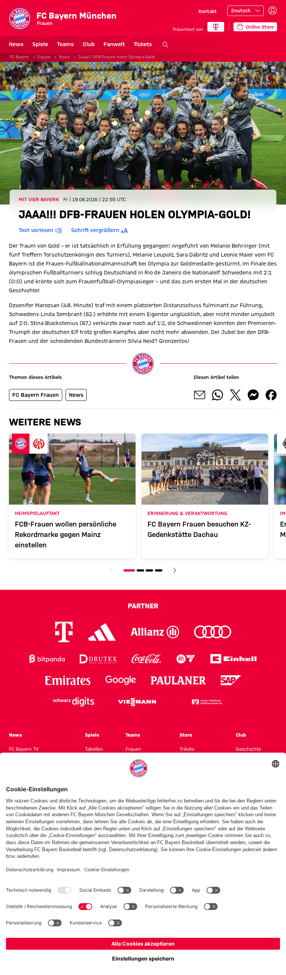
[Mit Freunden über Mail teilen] (200, 395)
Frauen (44, 57)
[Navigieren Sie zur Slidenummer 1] (129, 570)
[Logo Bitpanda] (47, 658)
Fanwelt (114, 44)
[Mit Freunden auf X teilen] (235, 395)
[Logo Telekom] (64, 632)
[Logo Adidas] (102, 632)
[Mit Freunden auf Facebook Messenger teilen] (253, 395)
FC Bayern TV (24, 749)
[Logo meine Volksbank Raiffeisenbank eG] (206, 702)
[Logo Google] (120, 680)
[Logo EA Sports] (186, 658)
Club (89, 44)
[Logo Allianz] (155, 631)
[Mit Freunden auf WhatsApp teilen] (217, 395)
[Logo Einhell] (233, 658)
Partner (143, 605)
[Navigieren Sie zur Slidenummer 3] (149, 570)
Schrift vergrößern (95, 230)
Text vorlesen (36, 230)
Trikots (186, 749)
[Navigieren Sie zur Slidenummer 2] (140, 570)
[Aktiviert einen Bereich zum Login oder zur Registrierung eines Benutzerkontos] (272, 10)
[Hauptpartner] (215, 27)
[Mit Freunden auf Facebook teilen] (271, 395)
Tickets (143, 44)
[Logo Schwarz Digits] (74, 702)
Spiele (40, 44)
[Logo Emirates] (67, 680)
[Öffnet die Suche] (165, 44)
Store (185, 734)
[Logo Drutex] (98, 658)
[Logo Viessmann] (137, 702)
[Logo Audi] (212, 631)
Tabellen (94, 749)
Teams (65, 44)
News (16, 44)
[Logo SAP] (231, 680)
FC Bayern (19, 57)
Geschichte (248, 749)
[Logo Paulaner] (178, 680)
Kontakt (207, 11)
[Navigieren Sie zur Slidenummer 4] (158, 570)
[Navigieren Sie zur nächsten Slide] (174, 570)
